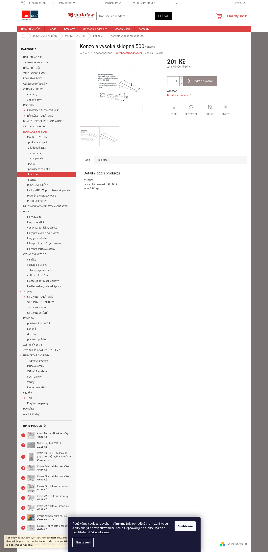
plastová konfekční (38, 323)
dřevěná (32, 334)
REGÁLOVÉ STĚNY (37, 185)
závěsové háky (37, 148)
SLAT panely (34, 377)
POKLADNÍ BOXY (32, 78)
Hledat (163, 16)
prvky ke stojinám (38, 142)
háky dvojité (34, 217)
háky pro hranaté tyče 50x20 (44, 244)
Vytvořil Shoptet (237, 544)
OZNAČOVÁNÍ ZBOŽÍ (35, 254)
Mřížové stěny (35, 366)
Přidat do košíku (203, 81)
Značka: (154, 53)
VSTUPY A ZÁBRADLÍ (35, 127)
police (32, 164)
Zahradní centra (32, 345)
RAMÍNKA (28, 318)
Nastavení (83, 542)
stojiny (32, 180)
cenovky (32, 95)
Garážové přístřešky (35, 84)
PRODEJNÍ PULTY (37, 201)
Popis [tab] (87, 160)
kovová (31, 329)
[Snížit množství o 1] (181, 83)
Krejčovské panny (37, 403)
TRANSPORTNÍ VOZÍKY (36, 63)
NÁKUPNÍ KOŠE (31, 68)
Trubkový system (37, 361)
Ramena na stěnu (37, 387)
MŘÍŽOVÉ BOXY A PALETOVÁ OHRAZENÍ (45, 206)
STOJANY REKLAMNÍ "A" (40, 302)
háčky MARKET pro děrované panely (48, 190)
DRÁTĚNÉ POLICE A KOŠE (41, 196)
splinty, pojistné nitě (39, 270)
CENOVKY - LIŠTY (33, 89)
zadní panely (35, 158)
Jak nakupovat (114, 3)
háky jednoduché (37, 238)
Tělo (30, 398)
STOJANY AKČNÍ (36, 308)
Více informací (100, 532)
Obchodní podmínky (143, 3)
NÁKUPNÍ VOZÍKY (32, 57)
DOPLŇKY (28, 409)
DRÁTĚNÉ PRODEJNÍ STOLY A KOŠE (43, 121)
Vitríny (31, 382)
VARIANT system (37, 371)
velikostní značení (37, 276)
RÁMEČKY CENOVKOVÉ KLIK (43, 110)
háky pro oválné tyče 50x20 (43, 233)
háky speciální (35, 222)
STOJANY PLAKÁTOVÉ (40, 297)
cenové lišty (34, 100)
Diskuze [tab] (103, 160)
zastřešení (34, 153)
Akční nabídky (31, 414)
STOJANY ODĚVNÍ (37, 313)
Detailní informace (178, 95)
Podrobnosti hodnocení (128, 53)
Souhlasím (185, 526)
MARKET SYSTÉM (37, 137)
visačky (31, 260)
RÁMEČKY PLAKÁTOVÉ (40, 116)
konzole (33, 174)
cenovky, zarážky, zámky (42, 228)
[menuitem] (30, 29)
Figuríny (28, 393)
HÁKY (26, 212)
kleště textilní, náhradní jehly (44, 286)
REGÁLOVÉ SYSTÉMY (35, 132)
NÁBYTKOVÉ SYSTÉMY (36, 355)
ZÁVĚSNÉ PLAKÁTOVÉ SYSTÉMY (41, 350)
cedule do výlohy (37, 265)
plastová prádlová (38, 340)
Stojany (27, 291)
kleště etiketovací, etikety (43, 281)
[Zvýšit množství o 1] (181, 79)
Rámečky (28, 105)
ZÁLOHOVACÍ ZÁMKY (35, 73)
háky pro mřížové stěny (41, 249)
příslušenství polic (39, 169)
